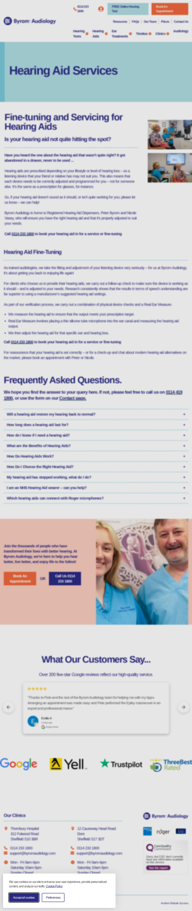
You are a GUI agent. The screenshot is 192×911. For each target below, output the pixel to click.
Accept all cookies (24, 897)
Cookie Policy (54, 886)
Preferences (53, 897)
